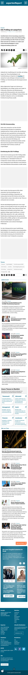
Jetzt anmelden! (4, 664)
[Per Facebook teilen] (9, 50)
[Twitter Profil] (23, 649)
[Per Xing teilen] (12, 50)
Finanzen (2, 27)
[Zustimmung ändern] (2, 670)
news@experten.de (4, 645)
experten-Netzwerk (4, 641)
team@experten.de (7, 642)
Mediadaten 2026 (18, 633)
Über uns (2, 639)
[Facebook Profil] (19, 649)
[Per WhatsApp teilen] (7, 50)
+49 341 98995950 (6, 615)
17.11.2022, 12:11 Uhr (11, 31)
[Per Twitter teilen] (14, 50)
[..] (9, 271)
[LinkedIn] (15, 649)
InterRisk (20, 76)
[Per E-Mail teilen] (2, 50)
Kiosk (3, 651)
